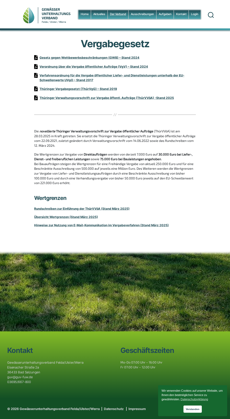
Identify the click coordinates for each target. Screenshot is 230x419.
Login (194, 14)
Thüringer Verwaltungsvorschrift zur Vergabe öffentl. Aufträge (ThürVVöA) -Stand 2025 (107, 98)
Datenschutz (114, 409)
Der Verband (118, 14)
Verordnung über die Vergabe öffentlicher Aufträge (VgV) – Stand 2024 (94, 66)
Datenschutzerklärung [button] (194, 399)
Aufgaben (165, 14)
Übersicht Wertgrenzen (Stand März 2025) (66, 217)
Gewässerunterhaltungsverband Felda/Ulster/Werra (60, 409)
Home (84, 14)
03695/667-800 (19, 382)
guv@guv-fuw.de (20, 377)
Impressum (137, 409)
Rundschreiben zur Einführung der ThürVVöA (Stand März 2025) (82, 208)
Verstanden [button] (192, 409)
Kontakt (181, 14)
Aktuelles (99, 14)
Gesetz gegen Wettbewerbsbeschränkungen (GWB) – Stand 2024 (89, 57)
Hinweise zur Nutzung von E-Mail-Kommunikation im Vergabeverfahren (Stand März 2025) (101, 225)
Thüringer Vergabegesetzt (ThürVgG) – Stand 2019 (78, 89)
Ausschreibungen (142, 14)
